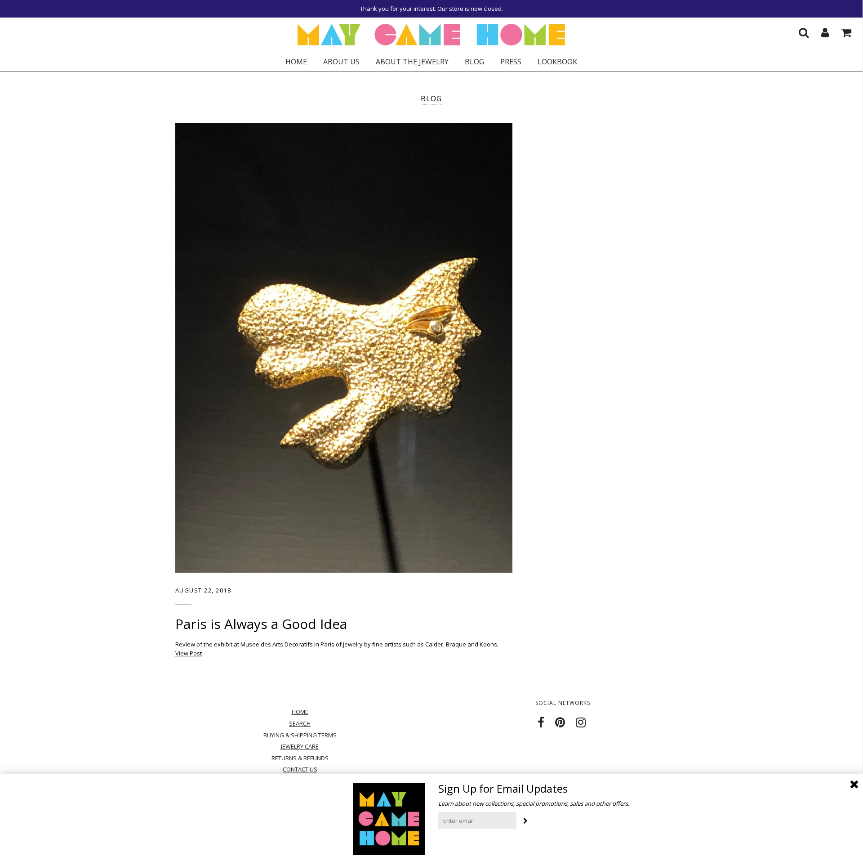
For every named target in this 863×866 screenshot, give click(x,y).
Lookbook (557, 62)
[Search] (798, 30)
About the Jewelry (412, 62)
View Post (188, 653)
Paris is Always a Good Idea (261, 624)
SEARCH (300, 723)
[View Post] (343, 348)
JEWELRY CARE (300, 746)
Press (510, 62)
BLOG (474, 62)
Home (296, 62)
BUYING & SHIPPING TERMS (300, 735)
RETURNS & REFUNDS (300, 758)
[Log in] (819, 30)
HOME (300, 712)
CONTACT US (300, 769)
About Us (341, 62)
